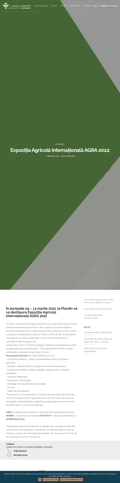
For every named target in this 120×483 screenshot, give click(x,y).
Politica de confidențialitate (71, 479)
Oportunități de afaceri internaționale (97, 332)
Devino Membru (110, 6)
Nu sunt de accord (51, 479)
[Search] (90, 6)
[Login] (94, 6)
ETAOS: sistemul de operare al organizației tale (95, 349)
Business (60, 144)
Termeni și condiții (91, 318)
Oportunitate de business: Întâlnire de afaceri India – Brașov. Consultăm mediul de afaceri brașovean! (98, 340)
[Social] (98, 6)
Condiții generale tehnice (93, 315)
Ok (40, 479)
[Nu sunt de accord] (117, 477)
